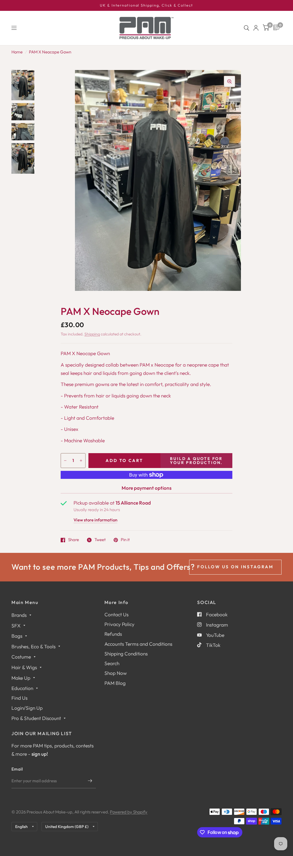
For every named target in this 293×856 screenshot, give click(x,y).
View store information (95, 520)
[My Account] (256, 28)
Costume (21, 657)
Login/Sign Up (27, 708)
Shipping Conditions (126, 654)
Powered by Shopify (128, 812)
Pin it (125, 540)
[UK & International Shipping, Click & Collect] (146, 5)
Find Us (19, 698)
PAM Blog (115, 683)
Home (17, 52)
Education (22, 688)
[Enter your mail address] (90, 780)
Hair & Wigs (24, 667)
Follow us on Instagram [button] (235, 566)
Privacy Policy (119, 624)
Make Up (20, 678)
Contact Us (116, 614)
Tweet (100, 540)
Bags (16, 636)
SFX (16, 626)
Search (111, 663)
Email (17, 769)
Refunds (113, 634)
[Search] (246, 28)
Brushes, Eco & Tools (33, 646)
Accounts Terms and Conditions (138, 644)
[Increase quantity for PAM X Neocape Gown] (81, 460)
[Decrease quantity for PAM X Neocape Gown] (65, 460)
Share (73, 540)
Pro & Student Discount (36, 718)
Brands (19, 615)
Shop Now (115, 673)
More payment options (146, 488)
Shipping (92, 334)
